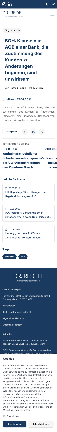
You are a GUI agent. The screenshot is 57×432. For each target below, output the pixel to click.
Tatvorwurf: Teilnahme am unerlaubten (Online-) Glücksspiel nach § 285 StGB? (26, 297)
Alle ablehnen (41, 424)
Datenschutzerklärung (14, 400)
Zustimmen (15, 424)
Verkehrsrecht (9, 305)
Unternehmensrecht (12, 324)
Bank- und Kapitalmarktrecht (16, 312)
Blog (7, 30)
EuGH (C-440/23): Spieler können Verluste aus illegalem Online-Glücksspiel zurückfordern (25, 342)
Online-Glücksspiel (11, 289)
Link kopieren (11, 131)
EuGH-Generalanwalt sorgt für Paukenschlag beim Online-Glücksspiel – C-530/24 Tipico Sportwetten (27, 352)
